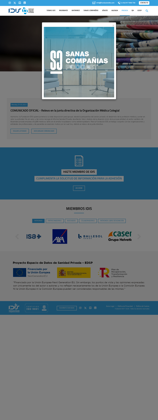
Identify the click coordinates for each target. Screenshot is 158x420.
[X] (15, 2)
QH (133, 11)
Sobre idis (51, 11)
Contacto (144, 3)
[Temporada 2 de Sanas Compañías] (79, 62)
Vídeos (105, 11)
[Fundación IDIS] (21, 11)
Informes (76, 11)
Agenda (114, 11)
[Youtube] (20, 2)
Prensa (125, 11)
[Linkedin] (25, 2)
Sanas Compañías (91, 11)
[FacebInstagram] (10, 2)
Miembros (63, 11)
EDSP (140, 11)
